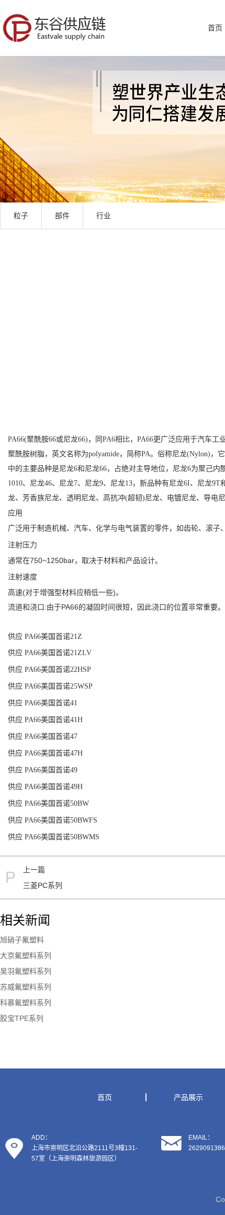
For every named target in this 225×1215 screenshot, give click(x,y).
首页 (104, 1097)
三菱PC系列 (42, 885)
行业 (103, 215)
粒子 (21, 215)
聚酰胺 (38, 439)
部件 (62, 215)
